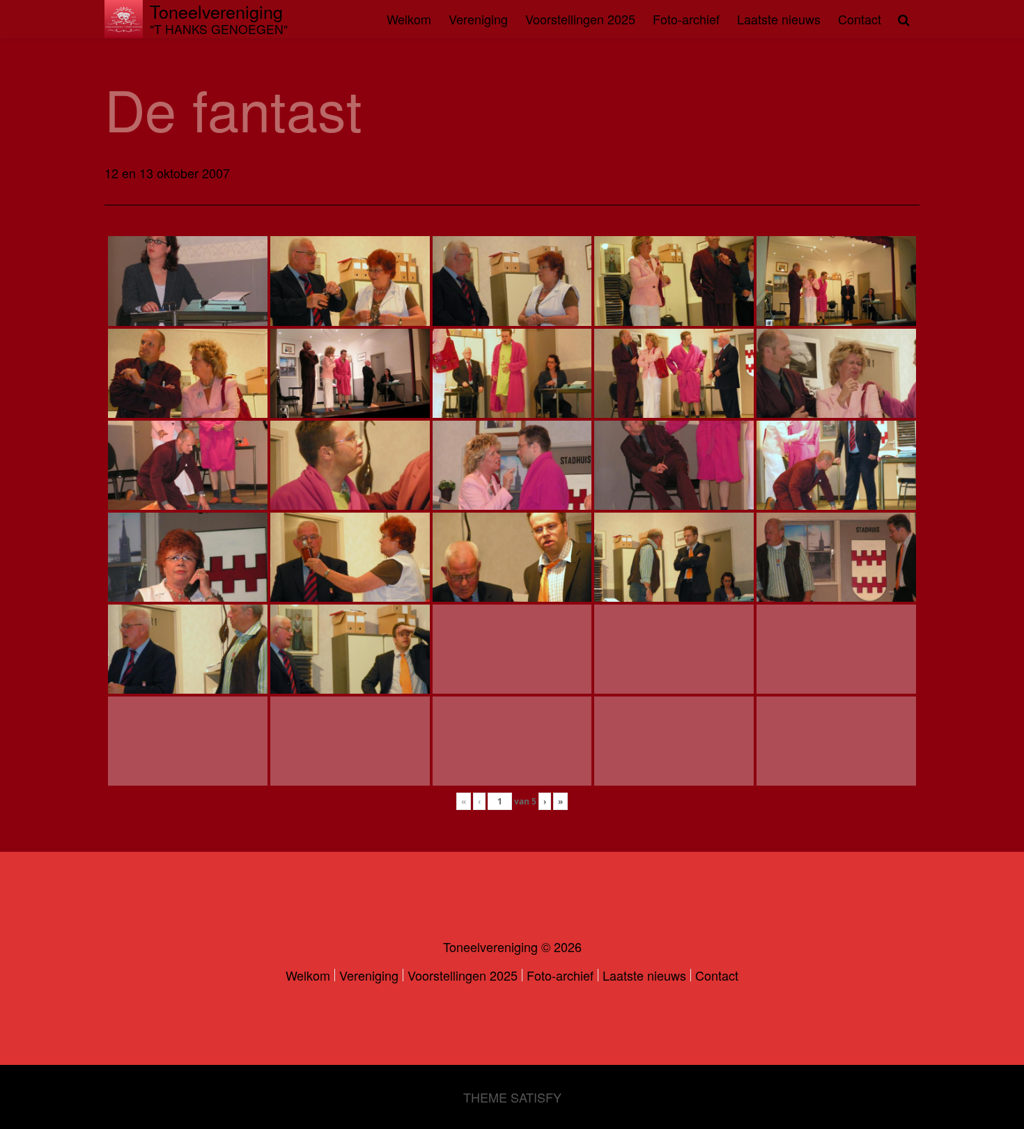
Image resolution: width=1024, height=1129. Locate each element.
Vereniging (478, 19)
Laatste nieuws (779, 19)
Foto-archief (686, 19)
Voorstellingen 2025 (580, 19)
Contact (859, 19)
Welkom (409, 19)
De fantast (233, 108)
